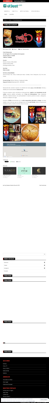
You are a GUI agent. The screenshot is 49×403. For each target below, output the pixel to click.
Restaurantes (26, 49)
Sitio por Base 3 (6, 396)
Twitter (5, 265)
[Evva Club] (24, 171)
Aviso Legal (5, 382)
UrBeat (15, 49)
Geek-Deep (5, 392)
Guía (21, 49)
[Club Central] (39, 171)
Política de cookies (31, 401)
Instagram (6, 268)
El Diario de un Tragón (8, 390)
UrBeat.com (5, 394)
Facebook (6, 262)
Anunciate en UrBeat (7, 379)
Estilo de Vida (35, 11)
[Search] (44, 254)
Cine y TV (14, 11)
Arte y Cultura (24, 11)
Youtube (6, 271)
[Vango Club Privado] (9, 171)
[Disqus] (24, 203)
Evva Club (19, 175)
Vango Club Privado (7, 175)
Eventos (6, 11)
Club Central (34, 175)
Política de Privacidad (7, 384)
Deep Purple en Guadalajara (19, 1)
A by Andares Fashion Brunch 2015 (12, 185)
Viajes (5, 14)
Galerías (11, 14)
